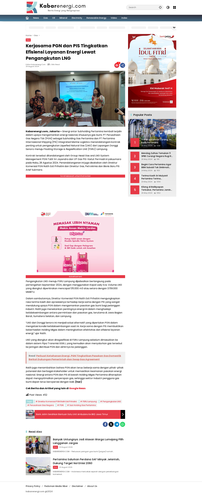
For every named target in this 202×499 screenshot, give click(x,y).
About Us (92, 486)
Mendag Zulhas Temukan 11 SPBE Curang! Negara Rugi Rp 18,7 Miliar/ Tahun (157, 155)
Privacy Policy (33, 486)
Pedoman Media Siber (56, 486)
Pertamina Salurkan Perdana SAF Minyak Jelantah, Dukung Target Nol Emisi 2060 (86, 461)
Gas (28, 40)
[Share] (122, 65)
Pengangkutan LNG (112, 401)
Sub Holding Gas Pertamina (83, 405)
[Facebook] (105, 424)
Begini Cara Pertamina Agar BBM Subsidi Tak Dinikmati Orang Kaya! (156, 166)
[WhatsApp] (122, 424)
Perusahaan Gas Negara (42, 405)
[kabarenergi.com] (57, 7)
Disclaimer (77, 486)
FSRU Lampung (90, 401)
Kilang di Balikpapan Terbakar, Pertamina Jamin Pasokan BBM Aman (156, 188)
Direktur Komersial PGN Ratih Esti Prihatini (57, 401)
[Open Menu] (174, 7)
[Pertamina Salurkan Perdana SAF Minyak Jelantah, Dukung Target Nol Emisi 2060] (38, 466)
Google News (77, 388)
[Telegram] (116, 424)
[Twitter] (111, 424)
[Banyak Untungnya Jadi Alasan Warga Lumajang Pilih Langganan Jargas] (38, 445)
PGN (62, 405)
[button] (160, 7)
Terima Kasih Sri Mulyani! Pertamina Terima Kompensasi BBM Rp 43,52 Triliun (155, 177)
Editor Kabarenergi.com (36, 64)
